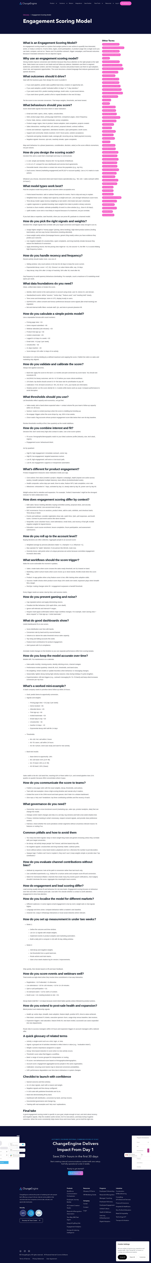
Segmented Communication (110, 152)
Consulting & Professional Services (123, 1198)
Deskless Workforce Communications (113, 68)
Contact (85, 1207)
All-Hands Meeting (108, 190)
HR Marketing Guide (89, 1195)
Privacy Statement (38, 1259)
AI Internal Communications (110, 72)
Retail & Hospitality (122, 1213)
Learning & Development (105, 1217)
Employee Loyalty (107, 211)
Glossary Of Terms (89, 1191)
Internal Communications (109, 201)
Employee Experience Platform (111, 61)
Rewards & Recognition (107, 1195)
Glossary (26, 15)
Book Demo (126, 3)
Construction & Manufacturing (121, 1192)
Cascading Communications (110, 159)
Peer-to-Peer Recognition (109, 114)
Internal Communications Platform (112, 89)
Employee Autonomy (108, 204)
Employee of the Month (109, 110)
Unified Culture (104, 1209)
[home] (28, 3)
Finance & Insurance (122, 1203)
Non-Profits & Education (123, 1210)
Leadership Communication (110, 180)
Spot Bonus (106, 103)
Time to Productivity (108, 124)
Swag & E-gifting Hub (73, 1223)
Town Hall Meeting (108, 187)
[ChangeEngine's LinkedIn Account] (29, 1251)
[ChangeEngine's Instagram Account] (25, 1251)
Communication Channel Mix (110, 169)
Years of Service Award (109, 107)
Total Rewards (106, 100)
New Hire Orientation (108, 138)
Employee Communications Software (112, 93)
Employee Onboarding (109, 149)
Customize (142, 1257)
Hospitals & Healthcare (123, 1207)
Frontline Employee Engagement (111, 54)
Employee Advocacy (106, 1202)
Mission (71, 3)
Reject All (132, 1257)
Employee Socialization (109, 131)
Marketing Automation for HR (110, 79)
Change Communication (109, 173)
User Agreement (51, 1259)
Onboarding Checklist (109, 145)
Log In (117, 3)
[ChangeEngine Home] (29, 1188)
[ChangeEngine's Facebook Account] (20, 1251)
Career (85, 1204)
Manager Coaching (106, 1198)
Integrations (78, 3)
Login (85, 1211)
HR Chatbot (106, 58)
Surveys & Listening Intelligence (73, 1231)
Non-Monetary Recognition (110, 96)
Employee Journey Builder (73, 1201)
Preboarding (106, 142)
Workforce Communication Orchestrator (72, 1193)
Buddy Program (107, 128)
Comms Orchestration (109, 75)
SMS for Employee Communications (112, 65)
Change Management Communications (113, 48)
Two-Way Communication (109, 163)
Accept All (122, 1257)
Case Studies (87, 3)
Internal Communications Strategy (112, 197)
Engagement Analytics (74, 1227)
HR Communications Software (110, 82)
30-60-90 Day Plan (108, 135)
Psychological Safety (108, 215)
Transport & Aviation (122, 1220)
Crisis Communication (108, 176)
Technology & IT (121, 1217)
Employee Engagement (107, 1205)
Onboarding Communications (111, 44)
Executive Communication (110, 156)
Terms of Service (25, 1259)
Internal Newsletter (108, 194)
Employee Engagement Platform (111, 86)
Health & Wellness (105, 1212)
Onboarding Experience (109, 121)
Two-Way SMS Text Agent (73, 1218)
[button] (52, 3)
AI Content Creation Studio (73, 1207)
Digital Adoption (105, 1221)
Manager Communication (109, 183)
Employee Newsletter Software (111, 51)
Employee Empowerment (109, 208)
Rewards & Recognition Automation (74, 1212)
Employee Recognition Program (111, 117)
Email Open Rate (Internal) (110, 166)
